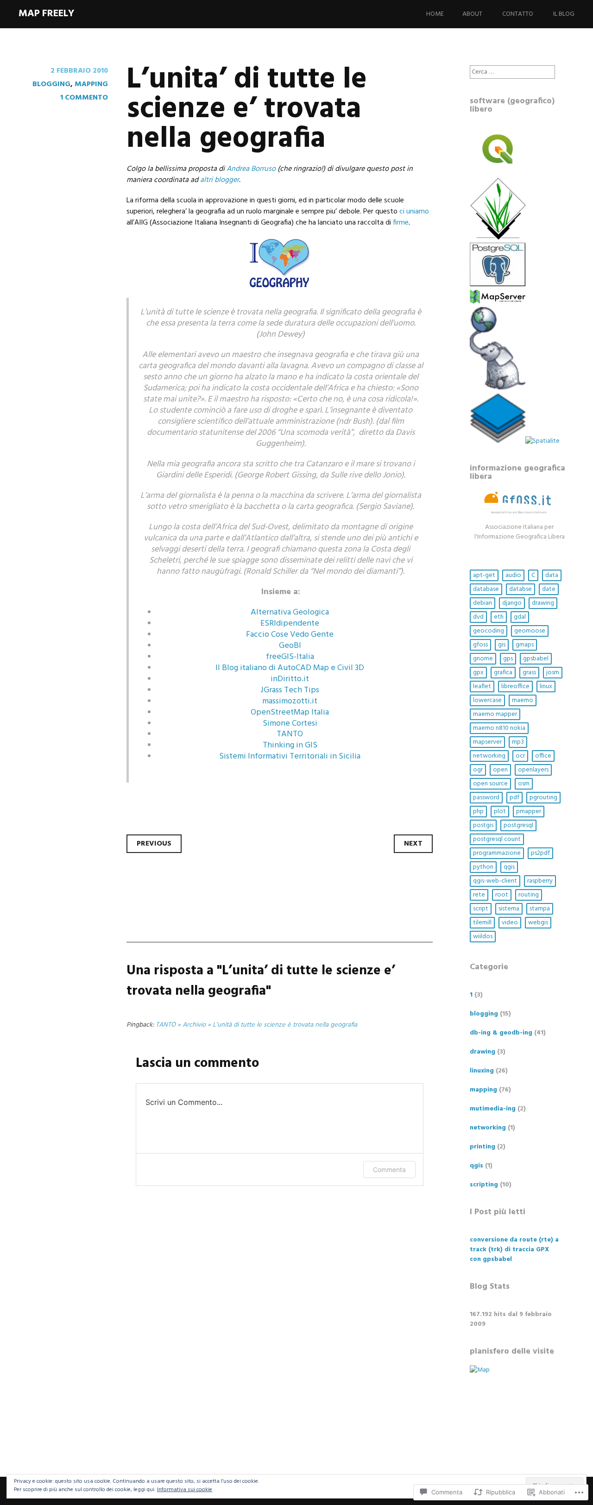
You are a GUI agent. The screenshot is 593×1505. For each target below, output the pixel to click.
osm (524, 783)
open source (490, 783)
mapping (91, 84)
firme (401, 223)
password (486, 797)
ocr (520, 756)
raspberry (540, 881)
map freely (46, 14)
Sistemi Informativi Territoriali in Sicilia (289, 756)
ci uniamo (414, 212)
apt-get (484, 575)
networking (489, 756)
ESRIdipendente (289, 623)
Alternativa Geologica (290, 612)
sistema (508, 908)
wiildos (482, 936)
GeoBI (290, 645)
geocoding (488, 631)
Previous (154, 844)
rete (479, 895)
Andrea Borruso (251, 169)
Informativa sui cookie (184, 1489)
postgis (483, 825)
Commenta (389, 1169)
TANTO (290, 734)
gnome (483, 658)
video (510, 922)
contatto (517, 14)
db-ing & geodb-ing (501, 1033)
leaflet (482, 686)
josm (552, 672)
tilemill (482, 922)
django (512, 603)
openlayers (533, 770)
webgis (538, 922)
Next (413, 844)
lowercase (487, 700)
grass (529, 672)
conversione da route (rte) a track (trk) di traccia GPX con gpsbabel (514, 1250)
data (551, 575)
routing (528, 895)
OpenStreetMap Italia (290, 712)
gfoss (480, 645)
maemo (522, 700)
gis (501, 645)
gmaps (525, 645)
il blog (563, 14)
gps (508, 658)
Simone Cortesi (290, 723)
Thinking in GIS (290, 745)
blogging (51, 84)
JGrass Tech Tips (289, 690)
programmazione (497, 853)
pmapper (528, 811)
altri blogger (219, 180)
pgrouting (543, 797)
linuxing (482, 1071)
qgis (509, 867)
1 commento (84, 98)
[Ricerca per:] (512, 72)
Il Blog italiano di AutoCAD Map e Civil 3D (289, 668)
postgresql (518, 825)
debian (482, 603)
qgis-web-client (495, 881)
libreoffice (515, 686)
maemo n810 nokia (499, 728)
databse (520, 589)
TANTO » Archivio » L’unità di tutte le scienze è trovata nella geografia (256, 1025)
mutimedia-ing (493, 1109)
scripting (484, 1184)
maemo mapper (495, 714)
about (472, 14)
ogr (478, 770)
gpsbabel (536, 658)
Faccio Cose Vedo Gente (290, 634)
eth (499, 617)
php (478, 811)
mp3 (518, 742)
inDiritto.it (290, 679)
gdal (520, 617)
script (480, 908)
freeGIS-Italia (290, 657)
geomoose (529, 631)
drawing (543, 603)
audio (513, 575)
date (548, 589)
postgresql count (497, 839)
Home (435, 14)
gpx (478, 672)
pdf (514, 797)
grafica (503, 672)
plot (500, 811)
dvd (478, 617)
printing (482, 1146)
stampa (540, 908)
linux (546, 686)
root (501, 895)
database (486, 589)
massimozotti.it (289, 701)
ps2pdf (540, 853)
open (500, 770)
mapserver (487, 742)
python (483, 867)
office (543, 756)
